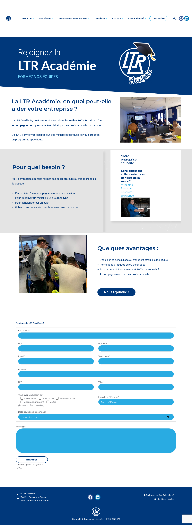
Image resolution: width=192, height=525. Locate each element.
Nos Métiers (45, 18)
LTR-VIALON (26, 18)
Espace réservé (136, 18)
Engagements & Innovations (73, 18)
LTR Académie (158, 18)
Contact (116, 18)
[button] (170, 18)
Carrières (100, 18)
